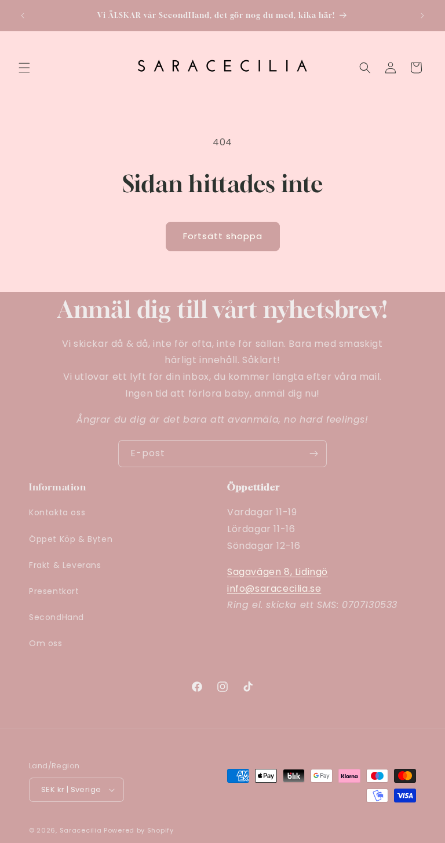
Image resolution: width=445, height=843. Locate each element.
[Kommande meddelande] (422, 15)
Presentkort (54, 591)
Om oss (46, 643)
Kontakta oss (57, 512)
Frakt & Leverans (65, 565)
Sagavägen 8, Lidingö (277, 571)
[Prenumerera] (313, 453)
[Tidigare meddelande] (22, 15)
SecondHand (56, 617)
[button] (24, 67)
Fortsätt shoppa (222, 236)
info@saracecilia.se (274, 588)
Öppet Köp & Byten (70, 539)
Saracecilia (81, 830)
